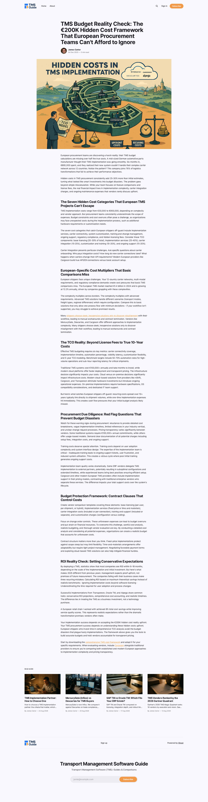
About (52, 6)
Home (43, 6)
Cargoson (119, 645)
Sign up (104, 743)
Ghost (180, 743)
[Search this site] (157, 6)
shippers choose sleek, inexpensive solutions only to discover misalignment (102, 315)
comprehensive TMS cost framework (102, 642)
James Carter (74, 49)
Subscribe (176, 6)
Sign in (164, 6)
